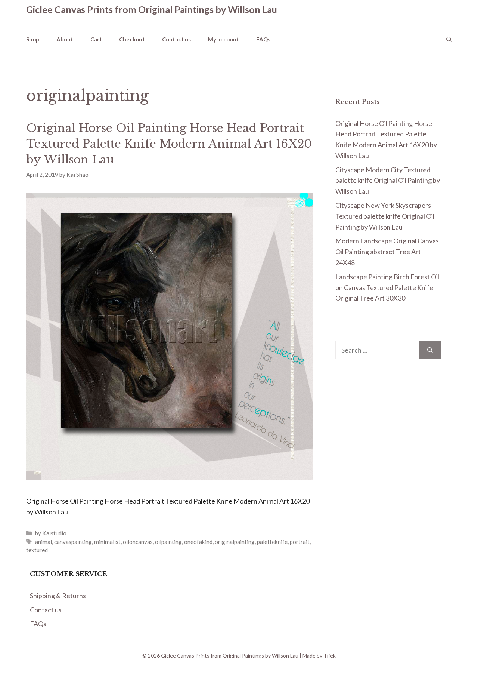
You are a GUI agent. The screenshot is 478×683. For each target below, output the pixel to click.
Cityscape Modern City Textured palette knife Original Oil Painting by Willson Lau (387, 181)
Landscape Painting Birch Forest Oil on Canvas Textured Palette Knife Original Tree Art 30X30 (387, 287)
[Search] (430, 350)
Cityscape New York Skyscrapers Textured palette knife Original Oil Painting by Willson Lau (384, 216)
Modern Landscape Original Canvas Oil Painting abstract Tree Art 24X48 (387, 252)
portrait (300, 541)
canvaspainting (73, 541)
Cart (96, 39)
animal (43, 541)
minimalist (107, 541)
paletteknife (272, 541)
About (64, 39)
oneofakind (198, 541)
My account (223, 39)
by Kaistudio (50, 533)
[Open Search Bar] (449, 39)
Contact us (176, 39)
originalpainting (235, 541)
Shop (32, 39)
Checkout (132, 39)
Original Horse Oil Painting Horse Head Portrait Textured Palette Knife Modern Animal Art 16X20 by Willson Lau (169, 143)
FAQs (263, 39)
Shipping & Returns (58, 595)
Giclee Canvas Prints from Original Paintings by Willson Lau (151, 9)
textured (37, 550)
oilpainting (168, 541)
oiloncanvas (138, 541)
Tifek (329, 655)
